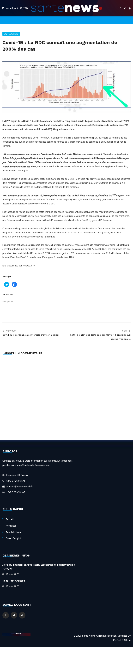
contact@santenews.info (19, 486)
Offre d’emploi (13, 538)
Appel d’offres (13, 532)
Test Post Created (13, 580)
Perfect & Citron (122, 640)
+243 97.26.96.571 (15, 480)
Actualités (11, 34)
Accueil (9, 519)
